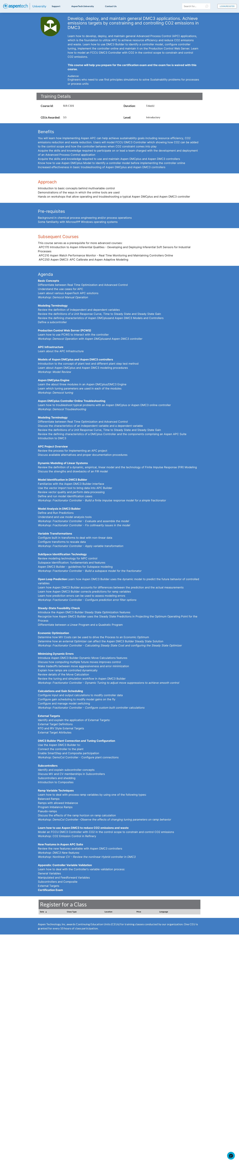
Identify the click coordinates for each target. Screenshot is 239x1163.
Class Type (72, 912)
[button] (231, 1156)
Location (108, 912)
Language (163, 912)
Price (139, 912)
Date (42, 912)
